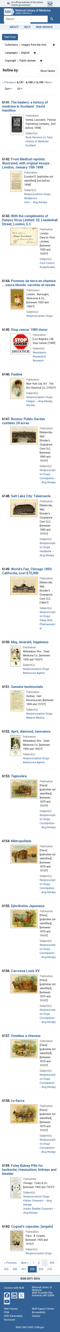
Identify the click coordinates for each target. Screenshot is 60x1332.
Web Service (44, 27)
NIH (24, 1327)
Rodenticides (47, 267)
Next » (49, 82)
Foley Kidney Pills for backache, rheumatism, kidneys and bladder (29, 1170)
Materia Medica (35, 717)
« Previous (8, 82)
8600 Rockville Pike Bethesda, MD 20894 (43, 1294)
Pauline (16, 374)
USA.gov (39, 1327)
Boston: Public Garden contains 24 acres (23, 421)
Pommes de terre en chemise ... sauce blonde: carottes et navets (29, 283)
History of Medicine (37, 141)
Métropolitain (21, 841)
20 (20, 88)
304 (52, 1262)
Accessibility (38, 1312)
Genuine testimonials (27, 687)
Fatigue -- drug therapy (39, 401)
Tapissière (19, 776)
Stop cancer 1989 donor (29, 330)
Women (30, 405)
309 (41, 1269)
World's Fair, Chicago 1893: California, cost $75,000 (27, 571)
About (14, 27)
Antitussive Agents (34, 673)
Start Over (10, 37)
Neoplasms (39, 352)
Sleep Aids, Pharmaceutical (48, 624)
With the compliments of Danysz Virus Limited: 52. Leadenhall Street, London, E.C (30, 220)
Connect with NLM (14, 1287)
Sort (7, 88)
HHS (30, 1327)
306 (15, 1269)
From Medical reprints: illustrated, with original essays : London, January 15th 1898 (26, 163)
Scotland (31, 145)
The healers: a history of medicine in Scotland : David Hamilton (25, 106)
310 (49, 1269)
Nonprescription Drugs (37, 194)
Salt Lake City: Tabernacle (30, 496)
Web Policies (11, 1308)
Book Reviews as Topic (39, 137)
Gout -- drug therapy (35, 202)
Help (27, 27)
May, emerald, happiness (29, 642)
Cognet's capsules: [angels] (32, 1226)
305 (6, 1269)
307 (23, 1269)
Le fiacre (17, 1101)
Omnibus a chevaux (25, 1036)
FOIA (6, 1312)
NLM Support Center (43, 1308)
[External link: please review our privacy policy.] (7, 1295)
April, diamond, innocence (30, 731)
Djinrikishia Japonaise (27, 906)
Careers (36, 1316)
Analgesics (30, 198)
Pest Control (47, 263)
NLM (18, 1327)
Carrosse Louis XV (25, 971)
